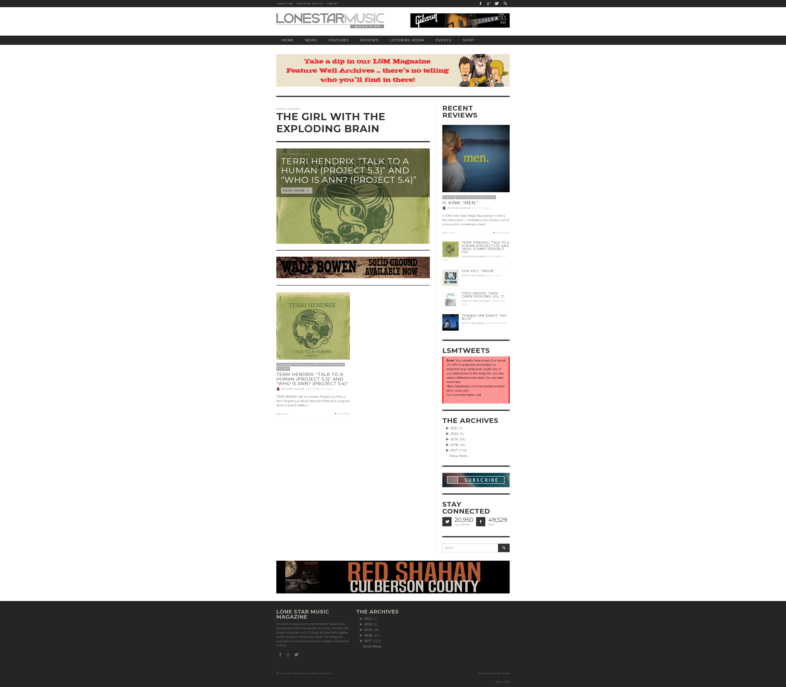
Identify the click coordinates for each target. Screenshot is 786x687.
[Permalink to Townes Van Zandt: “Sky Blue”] (450, 322)
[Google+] (488, 3)
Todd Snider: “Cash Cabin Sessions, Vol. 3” (483, 295)
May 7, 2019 (493, 275)
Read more (282, 414)
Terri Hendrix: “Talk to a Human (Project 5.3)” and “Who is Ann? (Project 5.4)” (312, 379)
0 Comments (503, 233)
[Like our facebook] (480, 521)
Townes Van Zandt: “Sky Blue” (484, 317)
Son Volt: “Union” (478, 271)
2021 (454, 428)
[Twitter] (496, 3)
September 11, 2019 (319, 389)
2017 (454, 450)
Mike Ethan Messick (476, 300)
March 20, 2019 (496, 323)
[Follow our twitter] (447, 521)
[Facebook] (480, 3)
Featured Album (302, 364)
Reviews (283, 368)
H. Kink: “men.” (460, 202)
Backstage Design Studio (494, 673)
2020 (455, 434)
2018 (454, 445)
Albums (282, 364)
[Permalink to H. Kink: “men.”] (476, 158)
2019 (454, 439)
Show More (458, 456)
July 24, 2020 (481, 208)
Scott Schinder (473, 275)
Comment (344, 413)
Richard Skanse (293, 389)
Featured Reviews (330, 364)
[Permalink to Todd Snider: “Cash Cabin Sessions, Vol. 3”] (450, 300)
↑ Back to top (502, 681)
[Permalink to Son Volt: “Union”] (450, 277)
